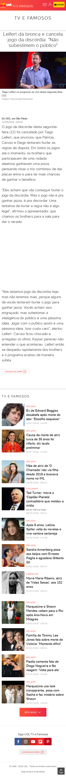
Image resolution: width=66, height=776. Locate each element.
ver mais (30, 712)
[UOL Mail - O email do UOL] (45, 4)
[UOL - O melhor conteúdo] (6, 5)
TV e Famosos (33, 18)
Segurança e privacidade (33, 771)
